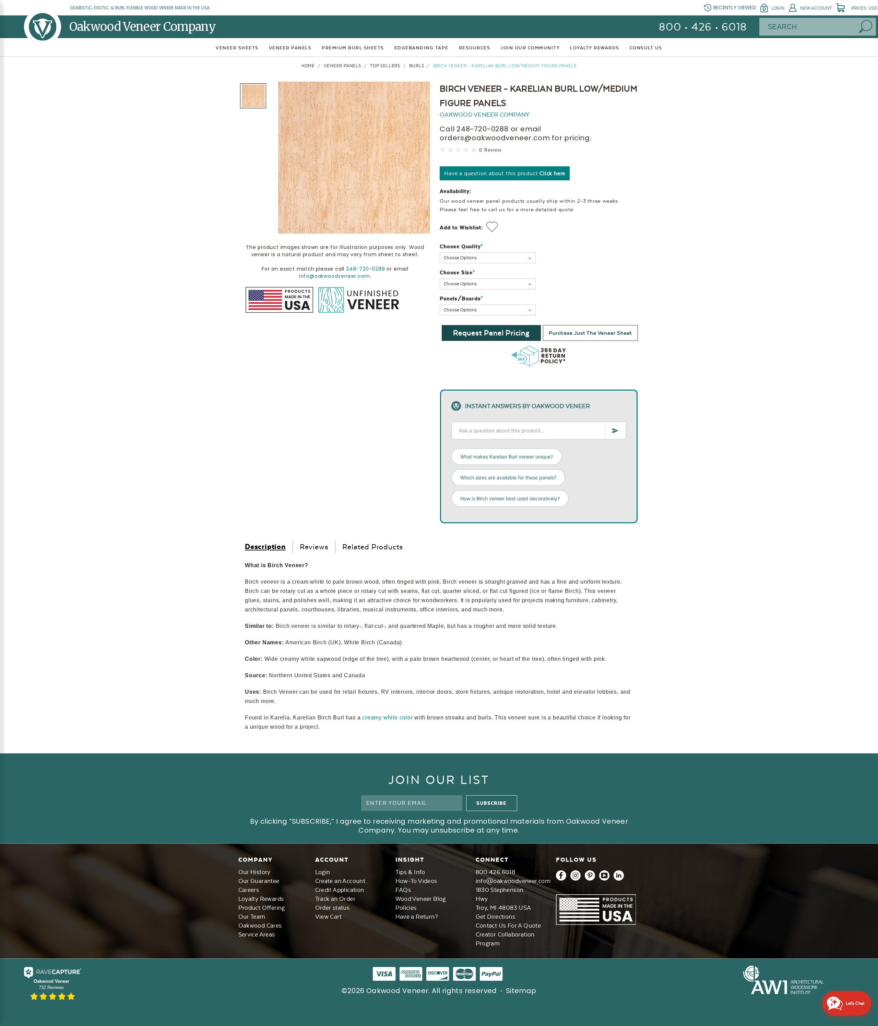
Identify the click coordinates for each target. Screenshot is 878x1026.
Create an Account (340, 881)
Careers (248, 889)
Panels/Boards (461, 298)
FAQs (403, 889)
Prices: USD (864, 8)
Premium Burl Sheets (353, 47)
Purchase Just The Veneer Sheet (590, 333)
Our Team (251, 916)
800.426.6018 (495, 872)
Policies (406, 907)
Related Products (372, 546)
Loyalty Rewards (261, 898)
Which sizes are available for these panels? (508, 477)
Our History (254, 872)
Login (777, 8)
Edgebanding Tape (421, 47)
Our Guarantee (259, 881)
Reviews (314, 546)
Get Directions (495, 916)
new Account (816, 8)
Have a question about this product (504, 173)
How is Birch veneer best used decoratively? (510, 498)
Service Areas (256, 934)
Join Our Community (530, 47)
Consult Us (646, 47)
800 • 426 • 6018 (703, 27)
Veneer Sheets (237, 47)
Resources (474, 47)
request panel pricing (491, 333)
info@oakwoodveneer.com (334, 276)
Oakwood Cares (260, 925)
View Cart (328, 916)
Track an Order (335, 898)
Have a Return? (416, 916)
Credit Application (339, 889)
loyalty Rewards (594, 47)
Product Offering (261, 907)
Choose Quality (461, 246)
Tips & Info (410, 872)
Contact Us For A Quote (508, 925)
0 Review (490, 150)
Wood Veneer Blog (420, 898)
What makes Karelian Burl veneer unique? (506, 457)
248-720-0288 (365, 268)
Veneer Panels (290, 47)
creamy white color (387, 717)
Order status (332, 907)
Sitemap (521, 990)
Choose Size (457, 272)
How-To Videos (416, 881)
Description (265, 546)
